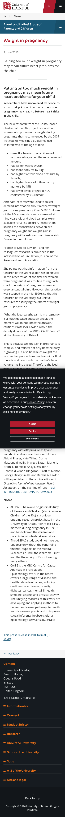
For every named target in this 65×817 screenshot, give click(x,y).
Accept (32, 424)
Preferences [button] (21, 411)
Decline (32, 431)
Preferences (32, 439)
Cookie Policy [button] (35, 402)
